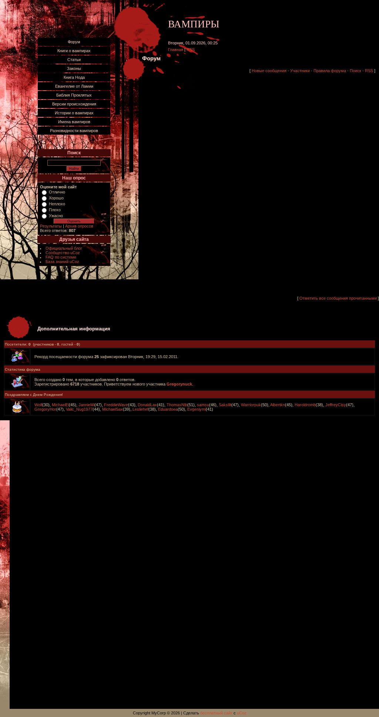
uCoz (241, 713)
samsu (203, 405)
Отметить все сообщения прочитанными (338, 298)
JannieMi (86, 405)
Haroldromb (305, 405)
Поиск (355, 70)
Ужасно (56, 215)
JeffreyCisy (335, 405)
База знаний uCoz (62, 261)
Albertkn (277, 405)
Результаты (51, 226)
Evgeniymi (196, 409)
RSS (191, 49)
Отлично (57, 192)
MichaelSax (112, 409)
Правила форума (329, 70)
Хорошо (56, 198)
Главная (175, 49)
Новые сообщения (269, 70)
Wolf (38, 405)
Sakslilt (225, 405)
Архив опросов (79, 226)
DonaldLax (147, 405)
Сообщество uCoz (63, 252)
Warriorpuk (251, 405)
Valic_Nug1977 (79, 409)
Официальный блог (64, 248)
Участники (300, 70)
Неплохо (57, 204)
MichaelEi (60, 405)
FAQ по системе (61, 257)
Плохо (55, 210)
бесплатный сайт (216, 713)
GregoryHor (45, 409)
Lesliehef (140, 409)
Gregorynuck (179, 384)
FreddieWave (116, 405)
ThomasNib (177, 405)
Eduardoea (168, 409)
